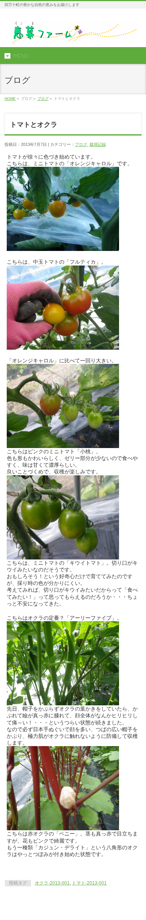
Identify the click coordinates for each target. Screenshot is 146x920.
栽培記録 (97, 144)
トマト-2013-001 (89, 883)
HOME (10, 98)
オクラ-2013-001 (52, 883)
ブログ (43, 98)
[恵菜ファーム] (73, 35)
